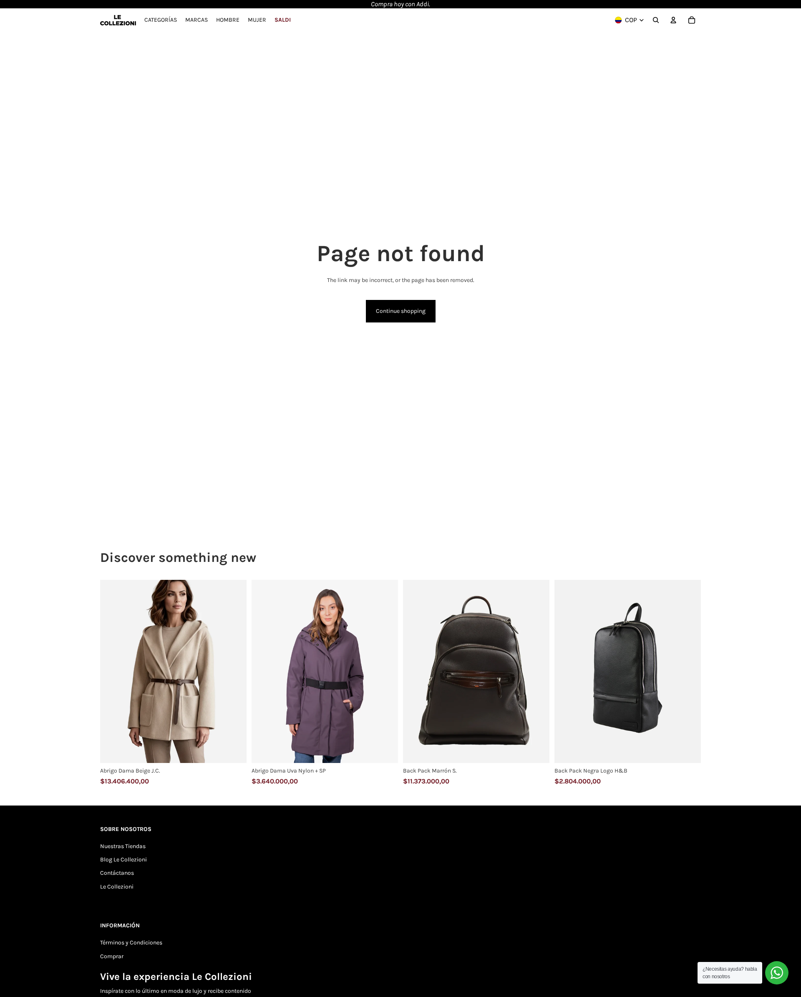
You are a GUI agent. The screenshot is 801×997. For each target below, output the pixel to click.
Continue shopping (401, 311)
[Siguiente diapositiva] (234, 671)
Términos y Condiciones (131, 942)
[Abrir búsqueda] (656, 20)
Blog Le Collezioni (123, 859)
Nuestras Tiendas (123, 846)
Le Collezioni (117, 886)
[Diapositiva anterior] (112, 671)
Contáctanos (117, 872)
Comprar (111, 956)
